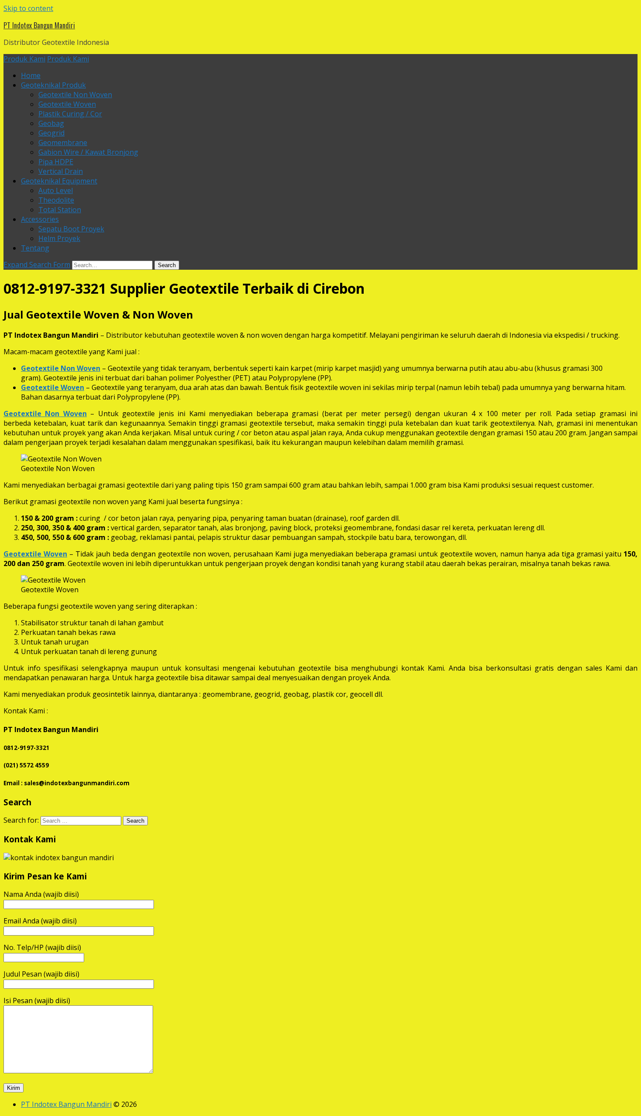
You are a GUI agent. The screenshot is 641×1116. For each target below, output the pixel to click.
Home (31, 75)
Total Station (59, 209)
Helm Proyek (59, 238)
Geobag (51, 123)
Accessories (40, 219)
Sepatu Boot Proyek (71, 229)
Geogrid (51, 133)
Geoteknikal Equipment (59, 181)
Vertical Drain (60, 171)
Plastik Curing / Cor (70, 114)
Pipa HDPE (55, 161)
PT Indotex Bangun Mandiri (39, 25)
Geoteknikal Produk (53, 85)
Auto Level (55, 190)
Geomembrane (62, 142)
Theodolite (56, 200)
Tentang (35, 248)
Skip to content (28, 8)
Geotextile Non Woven (75, 94)
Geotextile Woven (67, 104)
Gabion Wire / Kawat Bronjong (88, 152)
